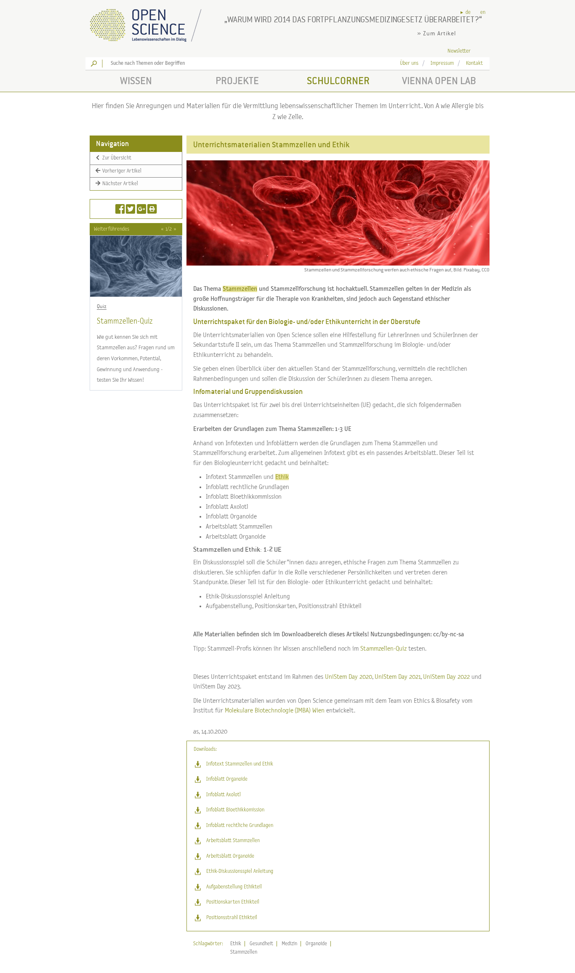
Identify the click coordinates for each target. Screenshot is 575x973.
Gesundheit (261, 943)
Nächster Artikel (119, 183)
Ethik (235, 943)
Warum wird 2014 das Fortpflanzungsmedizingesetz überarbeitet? (353, 19)
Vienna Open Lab (439, 80)
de (468, 12)
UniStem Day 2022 (446, 677)
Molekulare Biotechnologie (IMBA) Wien (275, 710)
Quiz (101, 306)
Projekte (237, 80)
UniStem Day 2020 (348, 677)
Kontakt (474, 63)
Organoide (316, 943)
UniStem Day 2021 (398, 677)
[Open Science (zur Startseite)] (153, 22)
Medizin (289, 943)
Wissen (136, 80)
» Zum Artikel (436, 33)
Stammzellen (243, 952)
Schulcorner (338, 80)
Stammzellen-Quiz (125, 321)
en (482, 12)
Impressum (442, 63)
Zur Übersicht (116, 158)
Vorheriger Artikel (121, 170)
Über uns (409, 63)
